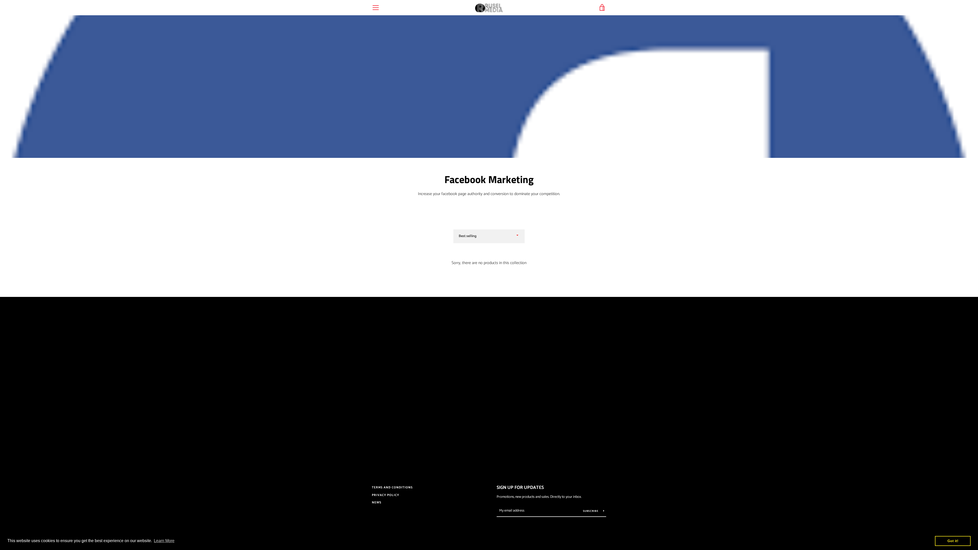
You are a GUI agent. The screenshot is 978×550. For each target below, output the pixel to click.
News (376, 502)
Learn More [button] (164, 541)
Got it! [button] (952, 541)
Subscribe (591, 511)
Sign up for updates (520, 487)
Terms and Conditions (392, 487)
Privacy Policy (385, 495)
